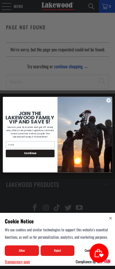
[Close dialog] (108, 100)
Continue (30, 153)
